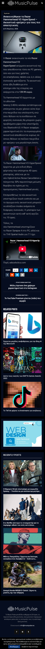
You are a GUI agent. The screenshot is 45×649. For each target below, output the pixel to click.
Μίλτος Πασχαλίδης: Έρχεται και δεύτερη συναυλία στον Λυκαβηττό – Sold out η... (20, 558)
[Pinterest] (22, 631)
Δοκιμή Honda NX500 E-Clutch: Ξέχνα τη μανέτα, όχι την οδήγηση (19, 591)
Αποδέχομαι (14, 647)
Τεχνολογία (7, 13)
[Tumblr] (28, 631)
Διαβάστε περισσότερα (30, 646)
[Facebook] (16, 631)
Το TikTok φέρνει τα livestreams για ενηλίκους (22, 411)
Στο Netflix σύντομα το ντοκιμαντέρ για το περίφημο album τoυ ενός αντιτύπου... (21, 524)
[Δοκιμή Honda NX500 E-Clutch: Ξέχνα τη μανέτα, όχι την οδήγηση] (22, 575)
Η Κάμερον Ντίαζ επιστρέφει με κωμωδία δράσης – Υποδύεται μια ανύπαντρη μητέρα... (22, 490)
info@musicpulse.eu (27, 625)
